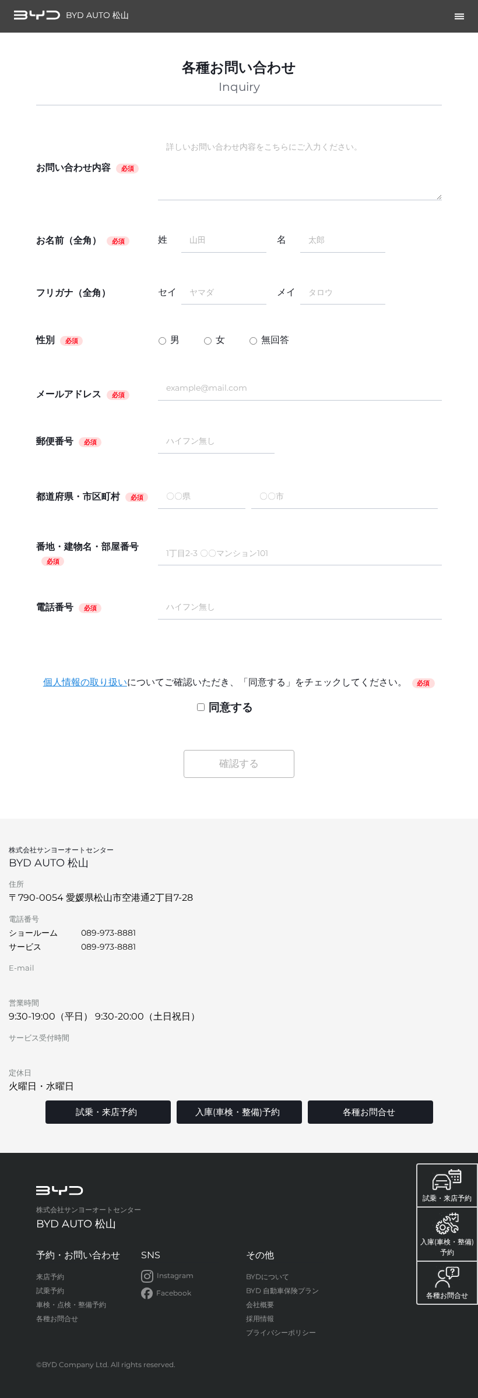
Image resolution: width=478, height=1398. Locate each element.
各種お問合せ (57, 1318)
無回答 (275, 339)
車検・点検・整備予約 (71, 1304)
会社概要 (260, 1304)
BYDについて (267, 1276)
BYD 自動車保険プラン (282, 1290)
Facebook (173, 1293)
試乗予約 (50, 1290)
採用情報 (260, 1318)
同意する (231, 707)
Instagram (175, 1275)
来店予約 (50, 1276)
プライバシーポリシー (281, 1332)
